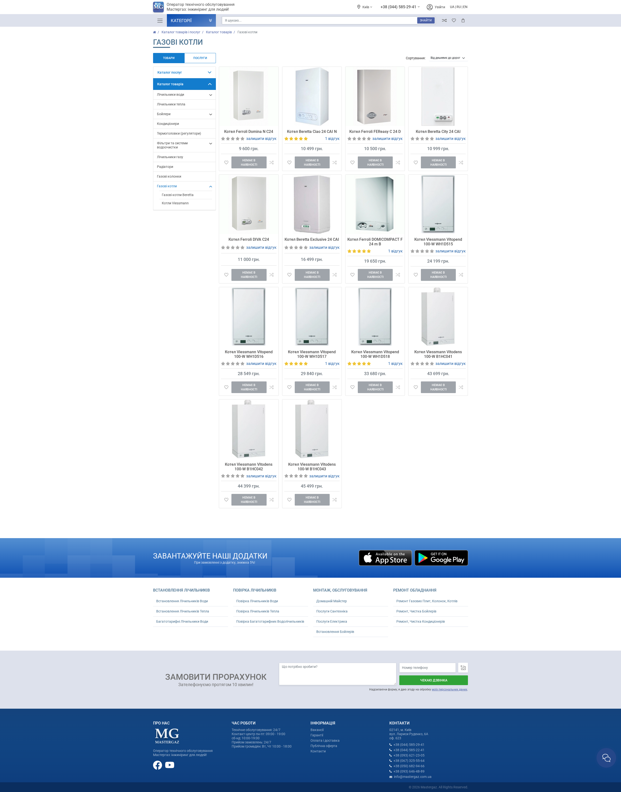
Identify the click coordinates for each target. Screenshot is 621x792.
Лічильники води (170, 94)
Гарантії (316, 735)
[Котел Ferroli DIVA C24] (248, 204)
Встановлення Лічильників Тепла (182, 611)
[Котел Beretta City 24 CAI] (438, 96)
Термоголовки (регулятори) (179, 133)
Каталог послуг (169, 72)
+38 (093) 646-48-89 (409, 771)
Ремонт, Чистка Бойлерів (416, 611)
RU (459, 7)
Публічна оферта (323, 746)
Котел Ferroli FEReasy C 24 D (375, 131)
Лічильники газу (170, 157)
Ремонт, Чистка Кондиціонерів (420, 621)
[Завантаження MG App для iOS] (386, 558)
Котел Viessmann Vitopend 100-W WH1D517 (312, 354)
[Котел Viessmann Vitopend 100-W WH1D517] (312, 316)
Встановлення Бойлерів (335, 632)
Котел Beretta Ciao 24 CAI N (312, 131)
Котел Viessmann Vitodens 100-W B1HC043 (312, 466)
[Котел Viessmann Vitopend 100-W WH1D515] (438, 204)
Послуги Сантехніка (332, 611)
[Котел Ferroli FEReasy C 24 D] (375, 96)
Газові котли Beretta (178, 195)
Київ (366, 7)
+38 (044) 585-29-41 (399, 7)
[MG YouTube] (169, 765)
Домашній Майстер (331, 601)
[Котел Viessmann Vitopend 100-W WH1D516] (248, 316)
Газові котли (167, 186)
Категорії (181, 20)
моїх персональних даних (449, 689)
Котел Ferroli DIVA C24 (249, 239)
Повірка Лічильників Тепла (257, 611)
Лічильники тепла (171, 104)
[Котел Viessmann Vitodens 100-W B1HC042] (248, 429)
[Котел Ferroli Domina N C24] (248, 96)
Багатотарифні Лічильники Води (182, 621)
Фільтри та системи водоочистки (172, 145)
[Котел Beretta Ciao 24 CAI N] (312, 96)
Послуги (200, 58)
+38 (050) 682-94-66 (409, 766)
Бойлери (164, 114)
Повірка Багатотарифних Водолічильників (270, 621)
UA (452, 7)
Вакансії (317, 730)
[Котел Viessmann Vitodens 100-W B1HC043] (312, 429)
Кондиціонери (168, 124)
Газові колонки (169, 176)
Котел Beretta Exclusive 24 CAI (312, 239)
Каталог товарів (170, 84)
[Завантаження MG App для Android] (441, 558)
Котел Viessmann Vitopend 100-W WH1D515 (438, 241)
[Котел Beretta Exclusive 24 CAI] (312, 204)
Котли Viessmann (175, 203)
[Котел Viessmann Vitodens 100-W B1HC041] (438, 316)
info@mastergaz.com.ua (413, 777)
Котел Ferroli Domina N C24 (248, 131)
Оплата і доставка (325, 740)
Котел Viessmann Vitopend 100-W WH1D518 (375, 354)
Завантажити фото (463, 667)
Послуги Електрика (331, 621)
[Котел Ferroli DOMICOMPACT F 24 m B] (375, 204)
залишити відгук (261, 138)
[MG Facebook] (158, 765)
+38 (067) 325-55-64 (409, 761)
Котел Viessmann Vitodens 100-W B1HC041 (438, 354)
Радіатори (165, 167)
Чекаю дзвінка (433, 680)
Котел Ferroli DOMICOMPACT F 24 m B (375, 241)
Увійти (440, 7)
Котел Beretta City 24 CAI (438, 131)
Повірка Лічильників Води (257, 601)
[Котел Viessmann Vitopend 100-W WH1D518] (375, 316)
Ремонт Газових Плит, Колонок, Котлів (427, 601)
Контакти (318, 751)
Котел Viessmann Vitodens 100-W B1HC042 (248, 466)
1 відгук (332, 138)
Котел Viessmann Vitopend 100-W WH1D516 (249, 354)
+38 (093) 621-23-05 (409, 755)
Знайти (426, 20)
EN (465, 7)
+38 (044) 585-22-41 (409, 750)
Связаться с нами (606, 758)
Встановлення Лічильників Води (182, 601)
